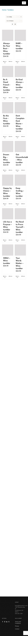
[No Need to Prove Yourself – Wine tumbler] (20, 213)
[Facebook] (2, 621)
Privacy (17, 626)
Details (11, 61)
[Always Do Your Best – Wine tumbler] (7, 35)
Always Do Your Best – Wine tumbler (6, 48)
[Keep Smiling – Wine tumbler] (20, 180)
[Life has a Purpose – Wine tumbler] (7, 213)
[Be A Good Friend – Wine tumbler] (7, 71)
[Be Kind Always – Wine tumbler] (20, 71)
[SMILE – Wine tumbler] (7, 250)
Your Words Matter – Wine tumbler (19, 263)
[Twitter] (8, 621)
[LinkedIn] (6, 621)
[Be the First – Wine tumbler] (7, 107)
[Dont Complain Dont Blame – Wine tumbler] (20, 107)
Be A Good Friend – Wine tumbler (6, 85)
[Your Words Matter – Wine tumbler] (20, 250)
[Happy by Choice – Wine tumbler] (7, 180)
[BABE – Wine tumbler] (20, 35)
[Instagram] (4, 621)
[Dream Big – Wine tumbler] (7, 146)
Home (4, 10)
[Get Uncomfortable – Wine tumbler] (20, 146)
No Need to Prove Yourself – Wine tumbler (20, 227)
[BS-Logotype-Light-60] (5, 1)
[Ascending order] (21, 17)
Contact (17, 629)
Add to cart (5, 62)
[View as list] (15, 24)
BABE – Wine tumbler (19, 46)
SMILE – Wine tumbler (6, 260)
